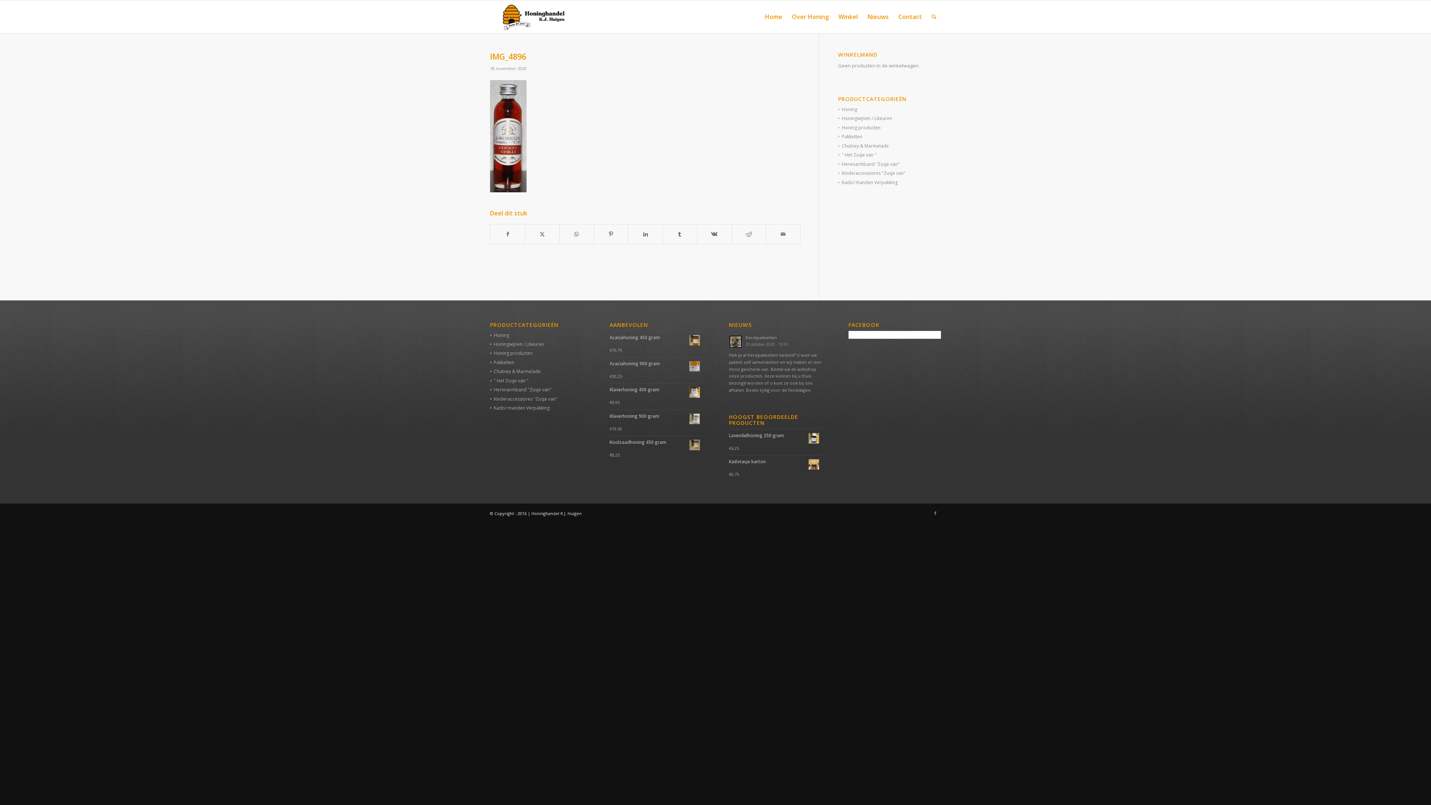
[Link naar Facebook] (935, 513)
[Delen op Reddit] (749, 234)
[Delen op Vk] (714, 234)
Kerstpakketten (761, 337)
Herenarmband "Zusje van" (871, 164)
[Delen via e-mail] (783, 234)
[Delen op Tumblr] (680, 234)
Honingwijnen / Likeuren (867, 118)
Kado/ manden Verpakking (870, 182)
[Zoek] (934, 16)
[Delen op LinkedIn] (645, 234)
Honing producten (861, 127)
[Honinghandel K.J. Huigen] (530, 16)
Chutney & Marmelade (865, 146)
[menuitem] (773, 16)
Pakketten (852, 136)
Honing (849, 109)
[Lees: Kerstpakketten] (735, 341)
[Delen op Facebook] (507, 234)
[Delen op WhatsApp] (577, 234)
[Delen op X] (542, 234)
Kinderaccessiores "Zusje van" (874, 173)
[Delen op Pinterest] (611, 234)
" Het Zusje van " (859, 155)
